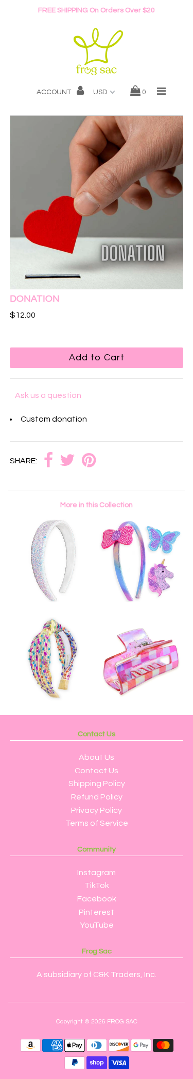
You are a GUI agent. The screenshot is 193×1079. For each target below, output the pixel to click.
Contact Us (96, 771)
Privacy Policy (96, 810)
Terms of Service (96, 823)
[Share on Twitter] (67, 461)
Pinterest (96, 912)
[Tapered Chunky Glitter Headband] (53, 600)
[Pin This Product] (89, 461)
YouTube (97, 925)
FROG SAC (122, 1021)
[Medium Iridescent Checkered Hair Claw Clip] (140, 698)
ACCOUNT (55, 92)
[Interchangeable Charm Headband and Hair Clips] (140, 600)
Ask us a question (48, 395)
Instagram (96, 872)
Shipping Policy (96, 783)
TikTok (96, 885)
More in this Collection (96, 505)
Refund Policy (96, 797)
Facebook (96, 899)
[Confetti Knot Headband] (53, 698)
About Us (96, 757)
